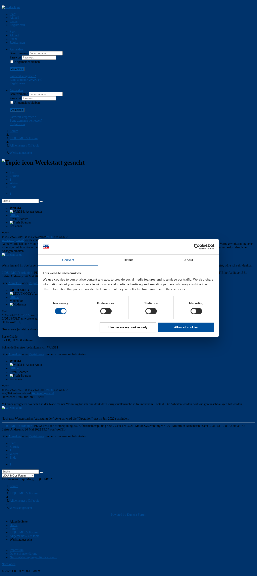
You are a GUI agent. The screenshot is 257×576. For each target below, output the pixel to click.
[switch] (106, 311)
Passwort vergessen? (23, 76)
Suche (13, 21)
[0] (12, 254)
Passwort (16, 57)
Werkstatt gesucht (13, 240)
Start (12, 14)
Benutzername (19, 53)
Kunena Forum (136, 514)
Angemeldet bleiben (27, 62)
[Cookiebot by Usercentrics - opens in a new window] (196, 247)
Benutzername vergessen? (26, 79)
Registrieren (17, 25)
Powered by (118, 514)
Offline (14, 215)
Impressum (16, 550)
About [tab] (188, 260)
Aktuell (14, 17)
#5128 (49, 389)
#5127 (26, 315)
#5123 (49, 236)
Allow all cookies (186, 327)
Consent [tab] (68, 260)
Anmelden (17, 69)
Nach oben (8, 564)
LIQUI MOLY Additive (17, 272)
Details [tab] (129, 260)
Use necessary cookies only (127, 327)
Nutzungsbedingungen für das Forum (33, 557)
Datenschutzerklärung (23, 553)
